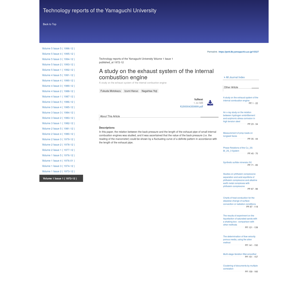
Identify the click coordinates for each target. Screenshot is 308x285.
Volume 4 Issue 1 (58, 96)
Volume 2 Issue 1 (58, 150)
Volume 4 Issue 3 (58, 85)
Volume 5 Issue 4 (58, 53)
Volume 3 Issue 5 (58, 101)
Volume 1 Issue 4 (58, 160)
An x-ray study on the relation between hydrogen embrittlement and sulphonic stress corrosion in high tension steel (239, 117)
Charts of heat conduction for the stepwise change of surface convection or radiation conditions (239, 200)
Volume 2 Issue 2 (58, 144)
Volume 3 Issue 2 (58, 118)
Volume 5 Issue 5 (58, 48)
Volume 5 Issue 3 (58, 59)
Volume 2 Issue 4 (58, 134)
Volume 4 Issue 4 (58, 80)
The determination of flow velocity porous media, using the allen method (239, 239)
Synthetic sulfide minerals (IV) (237, 162)
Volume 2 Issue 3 (58, 139)
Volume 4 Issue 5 (58, 75)
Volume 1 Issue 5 (58, 155)
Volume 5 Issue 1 (58, 69)
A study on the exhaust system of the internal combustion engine (240, 99)
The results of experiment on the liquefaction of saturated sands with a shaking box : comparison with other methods (240, 220)
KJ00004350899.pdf (191, 106)
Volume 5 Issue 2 (58, 64)
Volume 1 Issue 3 (58, 166)
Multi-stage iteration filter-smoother (239, 253)
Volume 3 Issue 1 (58, 123)
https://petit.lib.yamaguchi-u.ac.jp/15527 (239, 51)
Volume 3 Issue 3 (58, 112)
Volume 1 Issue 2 (58, 171)
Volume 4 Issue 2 (58, 91)
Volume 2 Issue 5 (58, 128)
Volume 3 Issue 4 (58, 107)
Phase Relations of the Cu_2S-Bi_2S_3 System (238, 149)
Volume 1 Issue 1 (60, 178)
